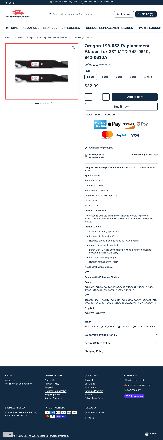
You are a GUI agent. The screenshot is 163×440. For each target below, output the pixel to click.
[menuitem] (11, 28)
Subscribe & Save (94, 398)
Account (89, 380)
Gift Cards (90, 383)
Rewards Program (94, 391)
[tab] (96, 157)
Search (88, 394)
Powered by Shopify (59, 436)
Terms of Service (53, 398)
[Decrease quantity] (88, 97)
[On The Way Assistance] (18, 14)
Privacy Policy (52, 383)
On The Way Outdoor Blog (18, 383)
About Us (10, 380)
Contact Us (50, 380)
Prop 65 (49, 387)
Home (8, 38)
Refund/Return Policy (55, 391)
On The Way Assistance (36, 436)
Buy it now (121, 106)
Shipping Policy (52, 394)
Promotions (90, 387)
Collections (19, 38)
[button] (37, 103)
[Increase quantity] (106, 97)
